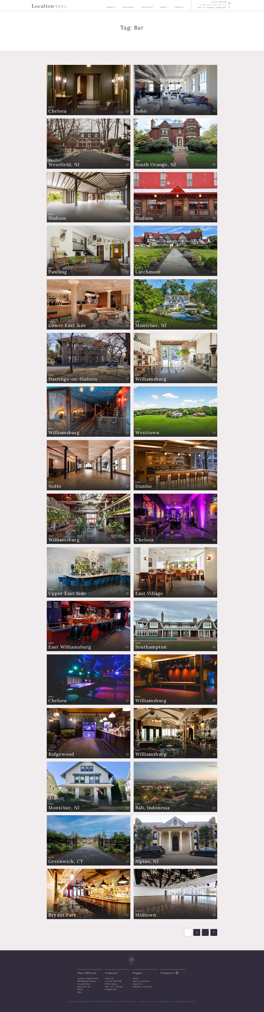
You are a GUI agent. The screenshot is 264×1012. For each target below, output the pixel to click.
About (164, 7)
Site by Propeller (162, 1001)
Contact (180, 7)
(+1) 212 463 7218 (218, 2)
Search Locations (141, 981)
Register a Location (142, 987)
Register (128, 7)
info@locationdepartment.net (212, 5)
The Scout (147, 7)
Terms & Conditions (125, 1001)
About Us (137, 984)
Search (111, 7)
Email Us (109, 978)
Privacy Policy (144, 1001)
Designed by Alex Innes (185, 1001)
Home (135, 978)
